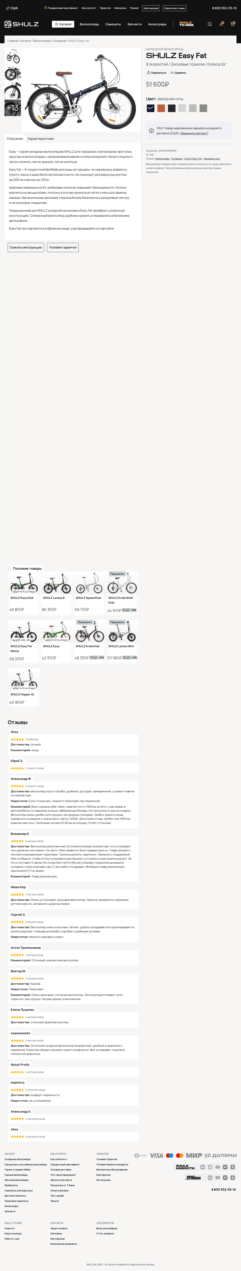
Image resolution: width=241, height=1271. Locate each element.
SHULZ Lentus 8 (54, 598)
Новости (9, 1228)
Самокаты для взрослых (19, 1190)
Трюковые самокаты (16, 1201)
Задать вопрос (59, 1228)
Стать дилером (105, 1233)
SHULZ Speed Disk (88, 598)
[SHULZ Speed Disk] (89, 582)
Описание (15, 138)
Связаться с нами (174, 8)
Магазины (120, 8)
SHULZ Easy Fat (193, 158)
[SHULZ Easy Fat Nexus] (24, 631)
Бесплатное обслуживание (111, 1169)
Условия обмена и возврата (112, 1164)
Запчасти (134, 24)
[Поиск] (210, 24)
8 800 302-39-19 (224, 8)
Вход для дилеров (106, 1228)
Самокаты (113, 24)
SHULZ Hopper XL (22, 694)
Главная (13, 41)
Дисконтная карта (61, 1180)
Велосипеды (89, 24)
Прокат (134, 8)
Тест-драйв (57, 1195)
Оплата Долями (59, 1190)
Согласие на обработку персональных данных (129, 1264)
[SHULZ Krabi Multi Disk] (122, 582)
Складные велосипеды (18, 1159)
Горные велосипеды (16, 1175)
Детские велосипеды (17, 1180)
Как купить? (89, 8)
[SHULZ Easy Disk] (24, 582)
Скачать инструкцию (26, 247)
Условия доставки (60, 1169)
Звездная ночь (212, 158)
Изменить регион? (194, 133)
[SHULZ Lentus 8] (56, 582)
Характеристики (40, 138)
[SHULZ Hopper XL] (24, 679)
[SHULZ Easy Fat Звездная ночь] (81, 90)
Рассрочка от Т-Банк (62, 1185)
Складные (59, 41)
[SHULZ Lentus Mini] (122, 631)
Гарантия (105, 8)
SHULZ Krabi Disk (87, 646)
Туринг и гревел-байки (18, 1169)
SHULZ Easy (51, 646)
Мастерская (151, 8)
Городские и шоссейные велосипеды (26, 1164)
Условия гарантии (63, 247)
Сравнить (180, 72)
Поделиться (158, 72)
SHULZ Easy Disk (22, 598)
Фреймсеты (11, 1185)
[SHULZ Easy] (56, 631)
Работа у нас (12, 1238)
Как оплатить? (58, 1159)
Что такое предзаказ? (63, 1175)
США (14, 8)
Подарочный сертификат (63, 8)
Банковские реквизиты (63, 1243)
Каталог (65, 24)
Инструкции (103, 1180)
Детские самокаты (15, 1195)
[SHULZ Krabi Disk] (89, 631)
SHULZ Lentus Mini (121, 646)
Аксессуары (157, 24)
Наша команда (13, 1233)
